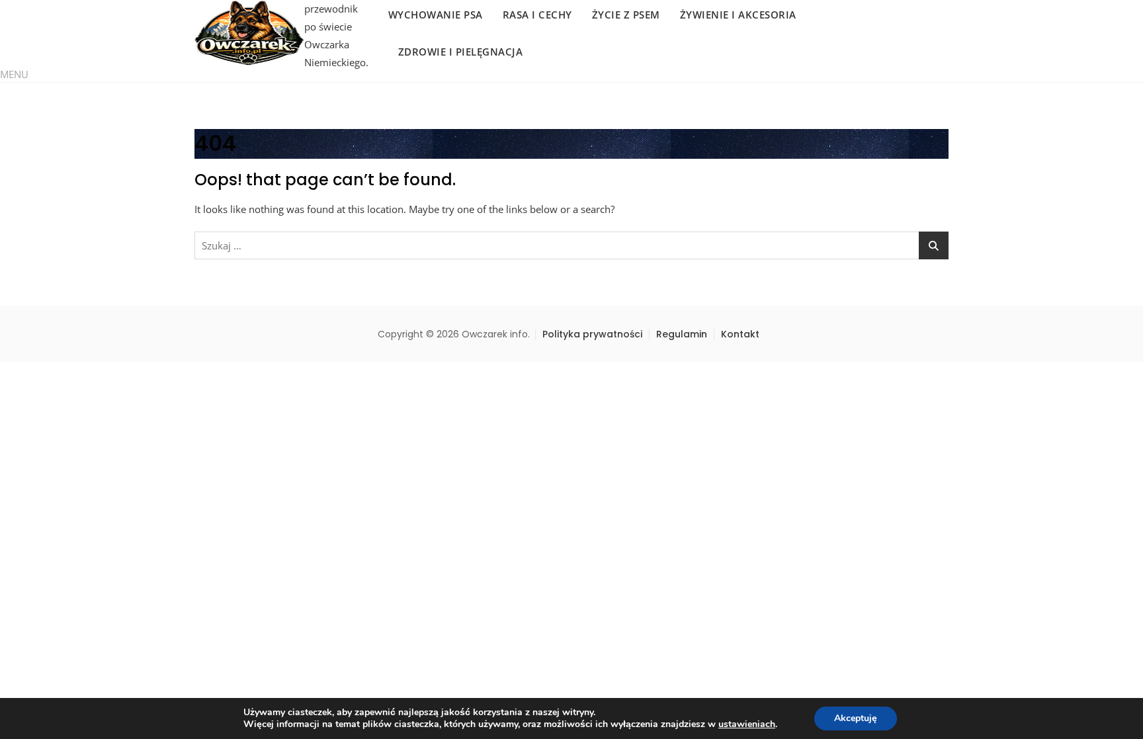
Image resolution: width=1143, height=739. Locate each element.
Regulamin (681, 334)
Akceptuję (855, 718)
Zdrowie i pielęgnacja (460, 51)
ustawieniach (746, 724)
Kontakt (740, 334)
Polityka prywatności (592, 334)
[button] (14, 74)
